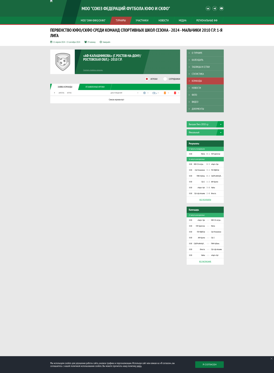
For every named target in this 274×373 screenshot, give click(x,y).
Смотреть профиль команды (93, 70)
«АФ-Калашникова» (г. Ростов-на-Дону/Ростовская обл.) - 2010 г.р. (112, 57)
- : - (208, 220)
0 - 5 (208, 164)
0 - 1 (208, 154)
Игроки (154, 78)
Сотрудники (174, 78)
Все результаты (205, 199)
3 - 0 (208, 187)
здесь (139, 366)
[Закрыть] (271, 358)
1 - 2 (208, 182)
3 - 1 (208, 170)
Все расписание (205, 261)
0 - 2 (208, 176)
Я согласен (209, 364)
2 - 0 (208, 193)
